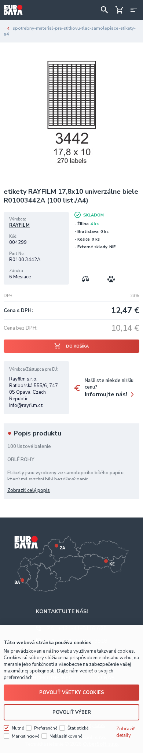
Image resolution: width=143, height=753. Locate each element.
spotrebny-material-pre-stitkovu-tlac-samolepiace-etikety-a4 (70, 31)
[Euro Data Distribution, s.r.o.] (13, 10)
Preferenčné (45, 728)
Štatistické (77, 728)
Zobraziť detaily (125, 732)
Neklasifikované (66, 736)
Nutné (18, 728)
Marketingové (25, 736)
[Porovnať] (85, 279)
